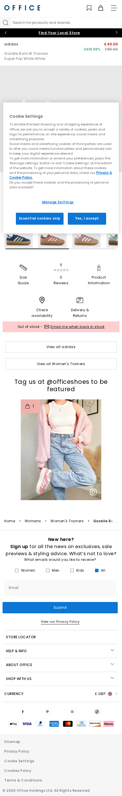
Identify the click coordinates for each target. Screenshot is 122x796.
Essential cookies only (40, 218)
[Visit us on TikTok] (98, 711)
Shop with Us (18, 678)
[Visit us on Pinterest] (48, 711)
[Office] (23, 7)
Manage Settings (58, 202)
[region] (61, 167)
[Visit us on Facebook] (24, 711)
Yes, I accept (87, 218)
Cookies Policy (17, 770)
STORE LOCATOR (21, 637)
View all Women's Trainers (61, 363)
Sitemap (12, 741)
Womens (33, 521)
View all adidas (61, 346)
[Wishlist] (85, 8)
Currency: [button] (54, 693)
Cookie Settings (19, 761)
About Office (19, 664)
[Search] (5, 22)
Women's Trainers (67, 521)
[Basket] (97, 8)
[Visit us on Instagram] (73, 711)
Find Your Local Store (59, 32)
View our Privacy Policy (60, 621)
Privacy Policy (16, 751)
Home (9, 521)
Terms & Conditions (23, 780)
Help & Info (16, 650)
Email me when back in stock (78, 326)
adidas (11, 44)
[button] (61, 449)
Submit (60, 607)
